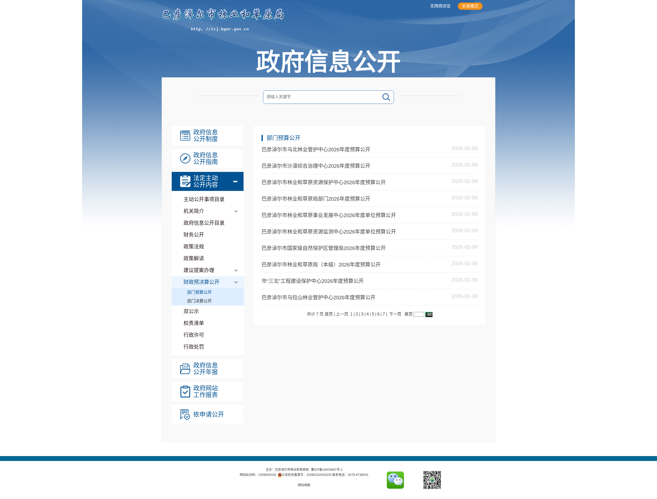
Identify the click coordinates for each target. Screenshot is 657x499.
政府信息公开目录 (204, 223)
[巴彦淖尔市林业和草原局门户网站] (251, 31)
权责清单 (193, 323)
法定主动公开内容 (205, 181)
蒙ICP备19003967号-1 (327, 470)
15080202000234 (319, 475)
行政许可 (193, 335)
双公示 (191, 311)
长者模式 (470, 6)
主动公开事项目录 (204, 199)
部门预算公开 (199, 292)
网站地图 (304, 485)
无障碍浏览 (440, 6)
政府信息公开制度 (205, 135)
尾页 (408, 314)
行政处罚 (193, 347)
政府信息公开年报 (205, 368)
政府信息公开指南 (205, 158)
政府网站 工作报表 (205, 391)
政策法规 (193, 247)
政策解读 (193, 258)
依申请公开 (208, 414)
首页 (329, 314)
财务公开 (193, 235)
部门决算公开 (199, 301)
